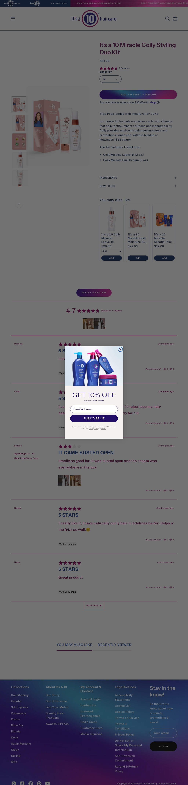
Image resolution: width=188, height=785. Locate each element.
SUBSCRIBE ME (94, 418)
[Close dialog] (120, 349)
